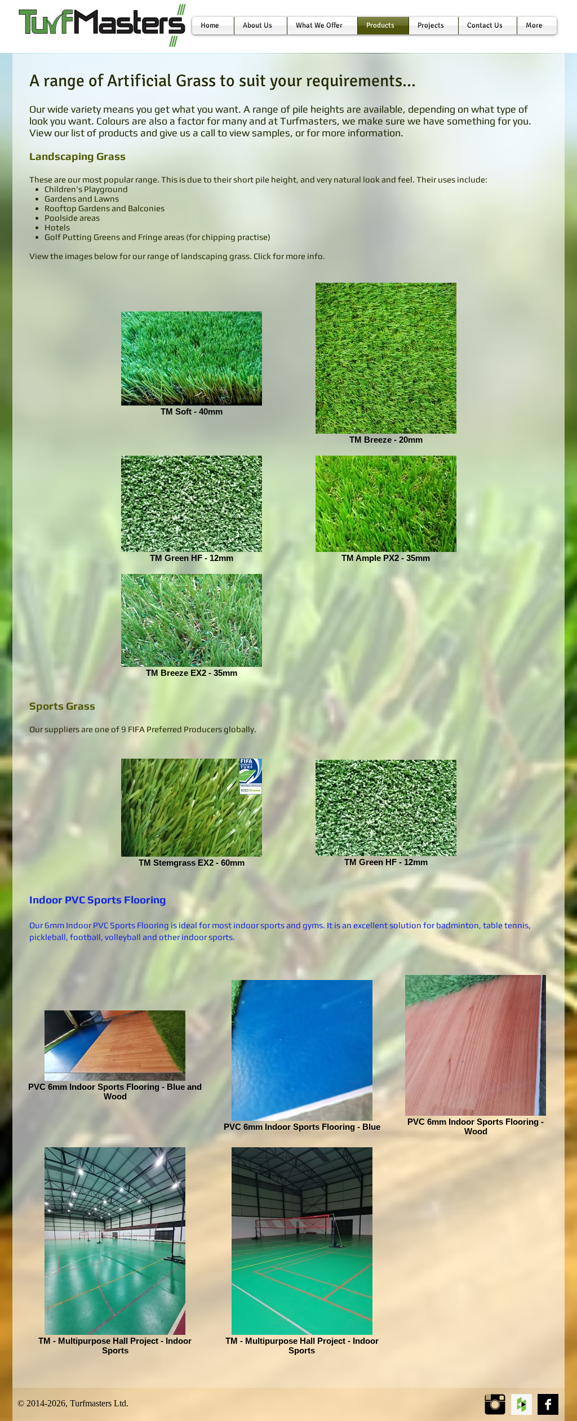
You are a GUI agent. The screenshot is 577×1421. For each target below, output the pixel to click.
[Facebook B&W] (548, 1404)
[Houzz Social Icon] (521, 1404)
